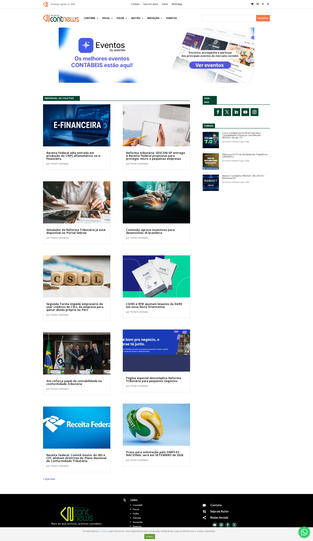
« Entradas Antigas (53, 478)
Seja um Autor (219, 511)
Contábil (90, 18)
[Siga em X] (268, 4)
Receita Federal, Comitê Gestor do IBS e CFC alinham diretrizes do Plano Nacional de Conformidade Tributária (76, 458)
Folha (120, 18)
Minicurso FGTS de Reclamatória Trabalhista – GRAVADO (245, 155)
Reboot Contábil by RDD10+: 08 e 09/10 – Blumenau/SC (243, 176)
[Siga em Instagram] (258, 4)
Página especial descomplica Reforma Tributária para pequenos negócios (153, 379)
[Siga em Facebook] (263, 4)
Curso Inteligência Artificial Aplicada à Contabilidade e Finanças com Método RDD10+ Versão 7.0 (241, 135)
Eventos (171, 18)
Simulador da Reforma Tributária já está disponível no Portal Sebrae (75, 231)
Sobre (165, 4)
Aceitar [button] (149, 536)
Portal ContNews (60, 163)
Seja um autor (150, 4)
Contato (135, 4)
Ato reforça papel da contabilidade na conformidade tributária (74, 382)
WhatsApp (176, 4)
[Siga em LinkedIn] (236, 112)
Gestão (135, 18)
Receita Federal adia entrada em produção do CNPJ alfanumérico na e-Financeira (73, 156)
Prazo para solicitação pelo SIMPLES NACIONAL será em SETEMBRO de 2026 (154, 453)
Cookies (103, 531)
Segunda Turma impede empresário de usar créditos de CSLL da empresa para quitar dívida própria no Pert (74, 307)
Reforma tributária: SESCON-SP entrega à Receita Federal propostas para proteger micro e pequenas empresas (155, 156)
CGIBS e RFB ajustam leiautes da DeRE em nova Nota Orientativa (154, 305)
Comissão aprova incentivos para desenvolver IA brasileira (150, 231)
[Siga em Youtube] (252, 4)
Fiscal (106, 18)
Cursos (208, 125)
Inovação (153, 18)
